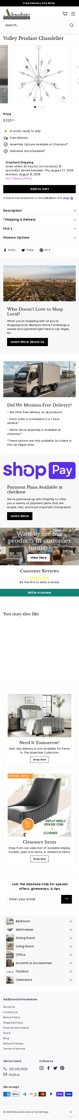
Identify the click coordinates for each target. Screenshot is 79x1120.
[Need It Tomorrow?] (39, 715)
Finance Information (16, 1028)
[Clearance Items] (39, 805)
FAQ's (7, 229)
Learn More (20, 516)
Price (7, 114)
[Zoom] (63, 97)
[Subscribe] (66, 899)
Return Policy (11, 1017)
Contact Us (10, 1012)
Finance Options (16, 238)
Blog (6, 1038)
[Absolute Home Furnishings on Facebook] (48, 1068)
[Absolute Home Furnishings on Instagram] (42, 1068)
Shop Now (39, 759)
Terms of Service (14, 1048)
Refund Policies (13, 1043)
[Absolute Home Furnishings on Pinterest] (62, 1068)
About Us (9, 1007)
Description (12, 211)
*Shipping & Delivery (19, 219)
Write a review (39, 592)
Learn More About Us (27, 342)
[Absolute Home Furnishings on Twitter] (55, 1068)
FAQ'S (7, 1033)
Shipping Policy (13, 1022)
